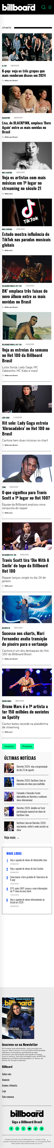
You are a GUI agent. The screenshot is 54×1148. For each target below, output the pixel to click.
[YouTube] (29, 1128)
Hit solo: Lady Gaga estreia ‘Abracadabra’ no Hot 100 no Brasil (26, 428)
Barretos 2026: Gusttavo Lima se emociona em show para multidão (31, 782)
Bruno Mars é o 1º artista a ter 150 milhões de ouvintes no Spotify (25, 711)
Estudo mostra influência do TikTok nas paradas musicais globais (26, 239)
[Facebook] (11, 1128)
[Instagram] (17, 1128)
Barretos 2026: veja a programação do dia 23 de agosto (32, 768)
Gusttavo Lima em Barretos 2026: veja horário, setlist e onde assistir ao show (32, 826)
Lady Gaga (5, 417)
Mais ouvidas (7, 172)
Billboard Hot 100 (9, 555)
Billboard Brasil (11, 80)
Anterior (9, 746)
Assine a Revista (9, 1085)
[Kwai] (41, 1128)
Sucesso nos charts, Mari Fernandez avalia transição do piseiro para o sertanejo (24, 638)
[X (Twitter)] (23, 1128)
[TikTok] (35, 1128)
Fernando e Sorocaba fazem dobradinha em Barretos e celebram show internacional (32, 796)
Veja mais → (11, 837)
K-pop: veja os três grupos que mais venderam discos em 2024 (24, 73)
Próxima (27, 746)
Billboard (8, 194)
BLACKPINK (6, 118)
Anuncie (5, 1080)
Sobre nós (6, 1074)
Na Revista (6, 628)
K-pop (4, 66)
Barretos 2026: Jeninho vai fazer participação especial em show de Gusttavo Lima (31, 811)
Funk (4, 487)
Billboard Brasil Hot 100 (12, 286)
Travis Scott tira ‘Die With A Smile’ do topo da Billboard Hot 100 (25, 565)
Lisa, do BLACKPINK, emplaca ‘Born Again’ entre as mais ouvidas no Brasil (26, 127)
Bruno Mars (6, 701)
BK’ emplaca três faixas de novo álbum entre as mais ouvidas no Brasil (24, 296)
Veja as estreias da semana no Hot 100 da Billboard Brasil (25, 355)
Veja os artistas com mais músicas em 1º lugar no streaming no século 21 (24, 182)
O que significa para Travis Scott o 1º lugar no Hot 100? (26, 495)
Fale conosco (8, 1097)
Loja (4, 1091)
